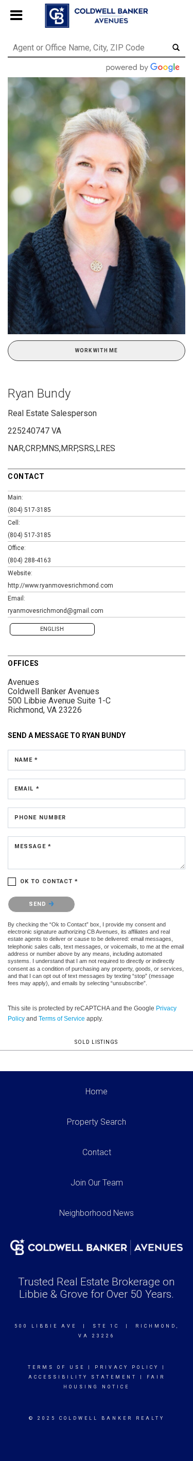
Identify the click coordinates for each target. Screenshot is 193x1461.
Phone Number (40, 817)
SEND (39, 904)
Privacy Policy (127, 1367)
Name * (26, 760)
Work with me (96, 350)
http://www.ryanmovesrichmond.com (60, 585)
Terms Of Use (56, 1367)
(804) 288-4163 (29, 560)
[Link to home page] (96, 16)
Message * (32, 846)
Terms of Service (62, 1018)
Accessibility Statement (82, 1377)
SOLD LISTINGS (96, 1042)
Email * (27, 788)
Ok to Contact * (49, 881)
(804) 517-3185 (29, 509)
